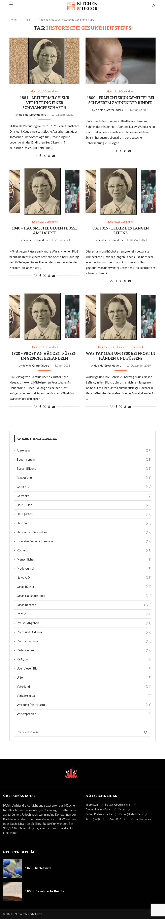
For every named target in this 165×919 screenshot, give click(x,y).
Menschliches (84, 559)
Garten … (84, 486)
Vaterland (84, 686)
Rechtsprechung (84, 641)
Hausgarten (84, 514)
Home (12, 19)
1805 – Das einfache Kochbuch (46, 891)
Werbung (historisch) (84, 704)
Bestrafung (84, 477)
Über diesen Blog (84, 668)
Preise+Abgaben (84, 623)
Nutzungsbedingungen (118, 804)
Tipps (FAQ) (93, 819)
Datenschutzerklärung (98, 809)
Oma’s (122, 809)
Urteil (84, 677)
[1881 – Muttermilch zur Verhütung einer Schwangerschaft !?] (44, 61)
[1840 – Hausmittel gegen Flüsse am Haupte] (44, 191)
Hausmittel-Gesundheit (84, 532)
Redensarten (84, 650)
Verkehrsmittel (84, 695)
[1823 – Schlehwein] (12, 868)
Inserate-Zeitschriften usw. (84, 541)
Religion (84, 659)
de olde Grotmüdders (32, 114)
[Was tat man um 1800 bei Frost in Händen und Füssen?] (121, 316)
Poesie (84, 614)
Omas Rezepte (84, 605)
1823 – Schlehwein (38, 868)
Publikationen (143, 819)
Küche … (84, 550)
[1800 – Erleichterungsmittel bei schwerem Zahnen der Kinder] (121, 61)
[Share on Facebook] (40, 155)
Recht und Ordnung (84, 632)
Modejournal (84, 568)
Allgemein (84, 450)
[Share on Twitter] (44, 155)
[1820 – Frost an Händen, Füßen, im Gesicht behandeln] (44, 316)
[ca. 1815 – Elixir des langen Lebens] (121, 191)
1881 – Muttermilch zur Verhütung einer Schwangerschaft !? (44, 103)
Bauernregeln (84, 459)
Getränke (84, 496)
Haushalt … (84, 523)
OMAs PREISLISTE (117, 819)
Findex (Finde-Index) (131, 814)
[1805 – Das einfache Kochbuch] (12, 891)
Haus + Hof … (84, 505)
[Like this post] (35, 155)
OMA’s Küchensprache (99, 814)
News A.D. (84, 577)
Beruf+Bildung (84, 468)
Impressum (92, 804)
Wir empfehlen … (84, 714)
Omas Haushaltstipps (84, 595)
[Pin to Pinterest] (49, 155)
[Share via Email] (53, 155)
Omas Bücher (84, 586)
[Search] (154, 6)
